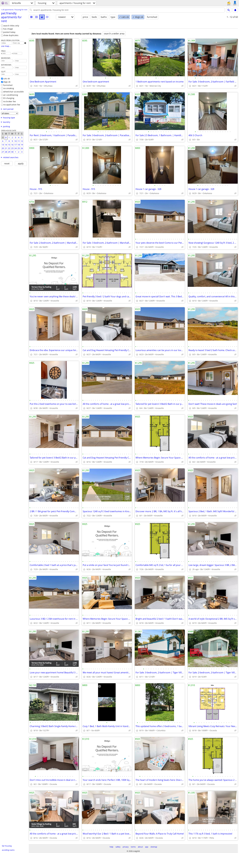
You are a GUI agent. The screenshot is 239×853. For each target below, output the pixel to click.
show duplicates (10, 35)
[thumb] (36, 17)
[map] (47, 17)
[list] (31, 17)
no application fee (11, 104)
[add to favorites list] (31, 86)
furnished (7, 85)
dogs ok (6, 82)
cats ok (6, 78)
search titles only (11, 25)
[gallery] (42, 17)
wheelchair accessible (13, 91)
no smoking (8, 88)
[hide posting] (76, 86)
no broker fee (9, 101)
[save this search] (235, 10)
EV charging (8, 98)
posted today (9, 32)
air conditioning (10, 95)
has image (8, 28)
